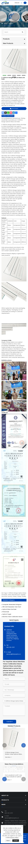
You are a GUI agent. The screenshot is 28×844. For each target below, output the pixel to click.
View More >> (8, 757)
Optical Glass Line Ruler (9, 25)
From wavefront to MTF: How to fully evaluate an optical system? (13, 776)
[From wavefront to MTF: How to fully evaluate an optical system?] (14, 769)
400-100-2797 (10, 647)
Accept (15, 840)
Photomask (5, 612)
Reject (8, 840)
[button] (4, 745)
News (3, 804)
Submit (10, 722)
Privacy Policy (14, 838)
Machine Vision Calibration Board (12, 617)
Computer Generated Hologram (12, 604)
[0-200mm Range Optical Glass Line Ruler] (14, 61)
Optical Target (6, 614)
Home (5, 23)
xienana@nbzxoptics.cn (13, 654)
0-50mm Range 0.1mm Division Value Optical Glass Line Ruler (13, 753)
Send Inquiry (15, 108)
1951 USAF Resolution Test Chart (11, 607)
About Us (4, 795)
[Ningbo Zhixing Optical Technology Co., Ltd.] (6, 2)
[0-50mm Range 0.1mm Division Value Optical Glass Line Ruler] (14, 739)
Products (11, 23)
